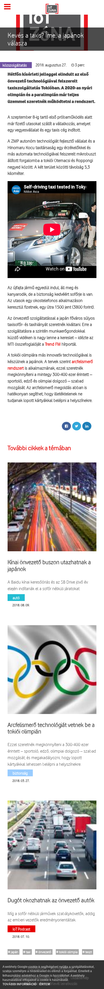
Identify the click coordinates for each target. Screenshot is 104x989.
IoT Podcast (21, 928)
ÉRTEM (44, 984)
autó (16, 597)
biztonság (20, 773)
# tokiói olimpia (66, 952)
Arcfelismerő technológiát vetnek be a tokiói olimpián (51, 728)
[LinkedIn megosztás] (86, 426)
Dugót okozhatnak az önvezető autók (51, 900)
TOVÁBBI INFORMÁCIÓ (20, 984)
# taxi (27, 952)
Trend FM (53, 344)
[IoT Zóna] (52, 8)
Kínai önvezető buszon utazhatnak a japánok (49, 565)
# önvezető (43, 952)
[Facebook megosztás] (66, 426)
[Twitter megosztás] (76, 426)
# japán (13, 952)
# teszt (87, 952)
